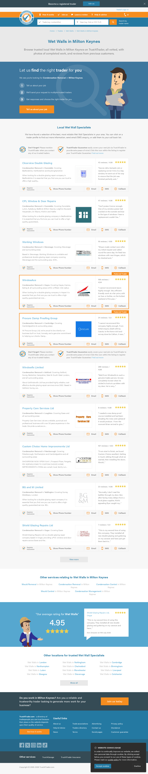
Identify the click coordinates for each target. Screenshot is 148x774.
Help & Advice (59, 727)
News (55, 732)
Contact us (96, 727)
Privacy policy (117, 723)
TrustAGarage (48, 757)
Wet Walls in (37, 662)
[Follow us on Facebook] (21, 745)
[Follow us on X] (27, 745)
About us (57, 723)
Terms (75, 732)
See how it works (34, 731)
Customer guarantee (119, 732)
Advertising (96, 723)
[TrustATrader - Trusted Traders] (26, 13)
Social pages (97, 732)
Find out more (97, 153)
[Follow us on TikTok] (45, 745)
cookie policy (113, 759)
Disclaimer (115, 727)
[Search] (113, 22)
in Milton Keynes (37, 584)
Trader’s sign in (122, 9)
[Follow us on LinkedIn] (39, 745)
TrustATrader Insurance (70, 757)
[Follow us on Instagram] (33, 745)
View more (74, 559)
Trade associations (80, 723)
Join (91, 3)
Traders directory (79, 727)
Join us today (114, 701)
